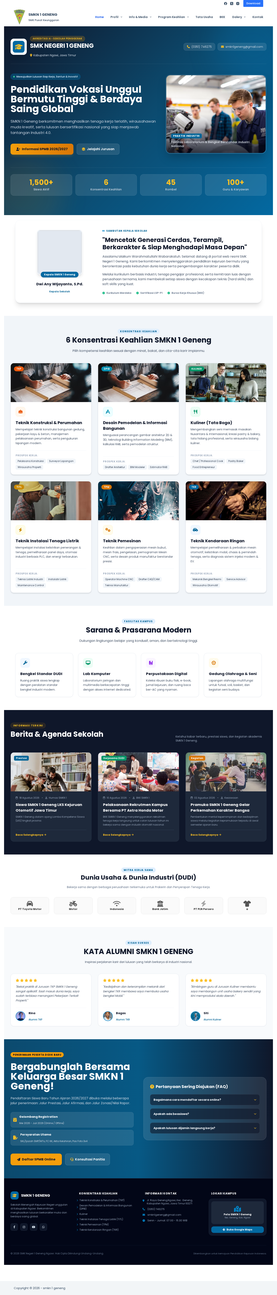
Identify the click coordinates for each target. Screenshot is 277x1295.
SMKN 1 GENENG (42, 14)
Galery (237, 17)
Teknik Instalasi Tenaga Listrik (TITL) (101, 1219)
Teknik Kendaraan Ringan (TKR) (99, 1229)
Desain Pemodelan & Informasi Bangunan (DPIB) (105, 1207)
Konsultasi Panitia (90, 1159)
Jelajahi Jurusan (100, 149)
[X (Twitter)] (231, 3)
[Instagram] (237, 3)
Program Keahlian (171, 17)
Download (253, 3)
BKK (222, 17)
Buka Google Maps (239, 1229)
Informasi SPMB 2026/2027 (45, 149)
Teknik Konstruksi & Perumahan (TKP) (102, 1200)
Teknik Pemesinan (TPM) (94, 1224)
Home (99, 17)
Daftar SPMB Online (38, 1159)
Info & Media (138, 17)
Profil (114, 17)
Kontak (257, 17)
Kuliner (83, 1214)
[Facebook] (225, 3)
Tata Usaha (204, 17)
